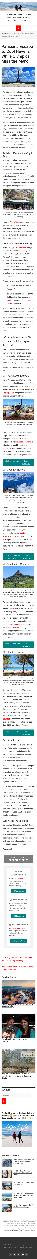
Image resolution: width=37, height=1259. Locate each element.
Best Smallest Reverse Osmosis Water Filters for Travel (22, 1173)
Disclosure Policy (17, 1230)
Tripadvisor (18, 878)
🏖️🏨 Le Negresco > (17, 462)
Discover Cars (17, 928)
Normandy (7, 448)
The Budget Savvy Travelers (18, 14)
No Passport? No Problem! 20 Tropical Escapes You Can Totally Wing (24, 1195)
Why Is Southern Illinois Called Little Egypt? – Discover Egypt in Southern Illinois (16, 1076)
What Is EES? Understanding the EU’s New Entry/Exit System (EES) (23, 1161)
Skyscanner (22, 906)
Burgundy (17, 611)
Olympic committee (18, 247)
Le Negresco (8, 393)
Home (4, 33)
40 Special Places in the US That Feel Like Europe (23, 1206)
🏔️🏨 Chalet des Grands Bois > (19, 557)
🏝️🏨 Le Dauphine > (17, 733)
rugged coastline (24, 442)
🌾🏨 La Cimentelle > (17, 645)
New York (15, 222)
